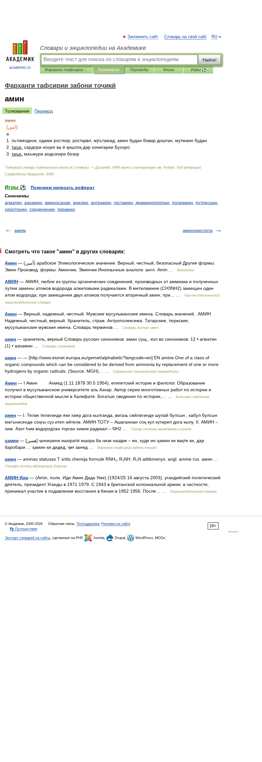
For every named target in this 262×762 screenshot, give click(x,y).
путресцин (206, 202)
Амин (11, 263)
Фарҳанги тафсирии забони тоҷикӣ (66, 69)
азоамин (33, 202)
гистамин (123, 202)
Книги (168, 69)
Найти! (210, 59)
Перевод (44, 111)
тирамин (66, 209)
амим (20, 230)
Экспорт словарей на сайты (27, 538)
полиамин (182, 202)
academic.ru (20, 67)
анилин (80, 202)
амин (10, 339)
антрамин (101, 202)
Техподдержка (87, 524)
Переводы (139, 69)
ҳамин (12, 440)
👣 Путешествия (23, 529)
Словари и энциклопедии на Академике (93, 48)
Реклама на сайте (115, 524)
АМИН (11, 281)
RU (214, 37)
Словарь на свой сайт (185, 37)
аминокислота (197, 230)
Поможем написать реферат (63, 187)
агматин (13, 202)
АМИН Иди (16, 477)
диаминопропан (152, 202)
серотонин (16, 209)
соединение (42, 209)
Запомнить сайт (143, 37)
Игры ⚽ (198, 69)
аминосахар (57, 202)
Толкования (108, 69)
